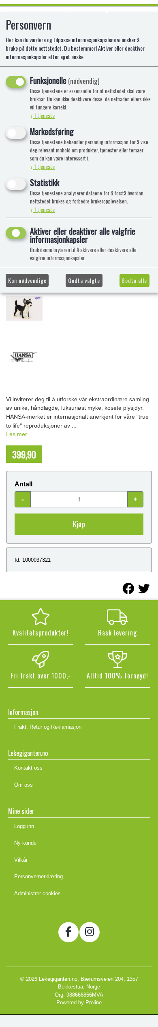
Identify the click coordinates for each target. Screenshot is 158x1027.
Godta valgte (84, 280)
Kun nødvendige (27, 280)
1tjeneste (42, 115)
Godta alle (134, 280)
